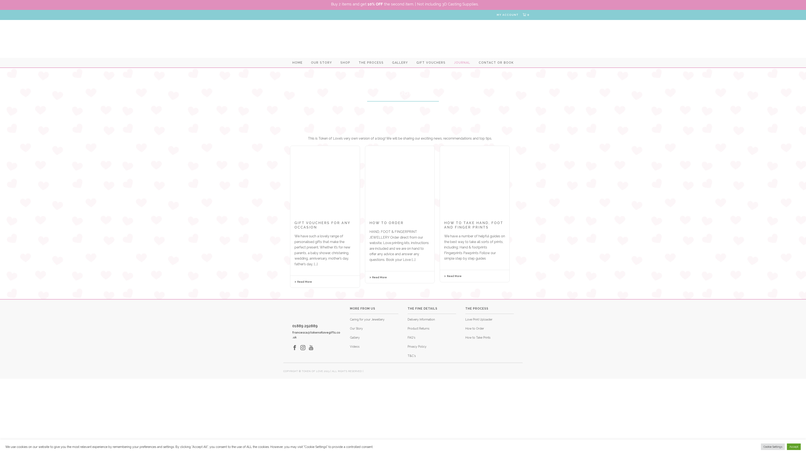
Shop (345, 62)
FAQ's (411, 337)
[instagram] (302, 348)
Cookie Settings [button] (772, 446)
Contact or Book (496, 62)
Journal (462, 62)
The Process (371, 62)
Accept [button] (793, 446)
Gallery (400, 62)
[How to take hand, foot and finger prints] (474, 180)
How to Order (474, 328)
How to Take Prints (478, 337)
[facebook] (294, 348)
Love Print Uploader (478, 319)
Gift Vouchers (431, 62)
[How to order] (400, 180)
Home (297, 62)
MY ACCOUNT (508, 14)
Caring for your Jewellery (367, 319)
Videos (355, 346)
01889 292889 (305, 326)
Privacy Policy (417, 346)
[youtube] (311, 348)
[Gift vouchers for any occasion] (325, 180)
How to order (386, 223)
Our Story (321, 62)
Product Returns (418, 328)
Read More (304, 281)
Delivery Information (421, 319)
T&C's (412, 356)
